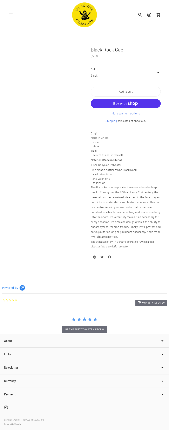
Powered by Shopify (12, 424)
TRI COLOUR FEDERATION (32, 419)
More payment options (126, 113)
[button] (151, 303)
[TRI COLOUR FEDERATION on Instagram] (6, 407)
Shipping (111, 120)
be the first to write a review (84, 329)
